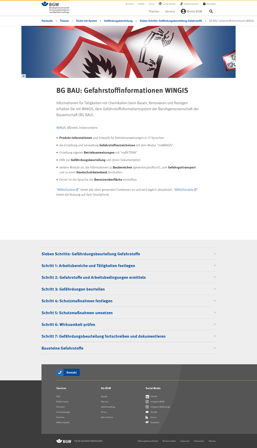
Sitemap (212, 441)
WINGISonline (66, 189)
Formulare (60, 406)
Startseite (47, 21)
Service (170, 11)
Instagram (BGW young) (160, 406)
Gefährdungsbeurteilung (118, 21)
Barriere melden (169, 441)
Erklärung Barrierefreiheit (148, 441)
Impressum (184, 441)
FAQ (58, 396)
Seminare (60, 417)
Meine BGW (194, 11)
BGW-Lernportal (62, 422)
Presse (151, 3)
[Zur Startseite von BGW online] (55, 7)
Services (61, 388)
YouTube (153, 412)
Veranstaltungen (63, 412)
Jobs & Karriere (107, 417)
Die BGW (106, 388)
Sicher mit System (86, 21)
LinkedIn (153, 396)
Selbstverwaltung (108, 406)
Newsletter (154, 422)
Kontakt (141, 3)
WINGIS (61, 127)
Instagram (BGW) (157, 401)
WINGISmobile (184, 189)
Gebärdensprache (191, 3)
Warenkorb (211, 3)
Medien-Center (62, 401)
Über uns (104, 401)
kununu (153, 417)
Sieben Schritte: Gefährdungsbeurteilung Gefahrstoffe (171, 21)
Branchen (130, 3)
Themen (154, 11)
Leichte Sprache (169, 3)
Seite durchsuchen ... (211, 11)
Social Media (153, 388)
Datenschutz (199, 441)
